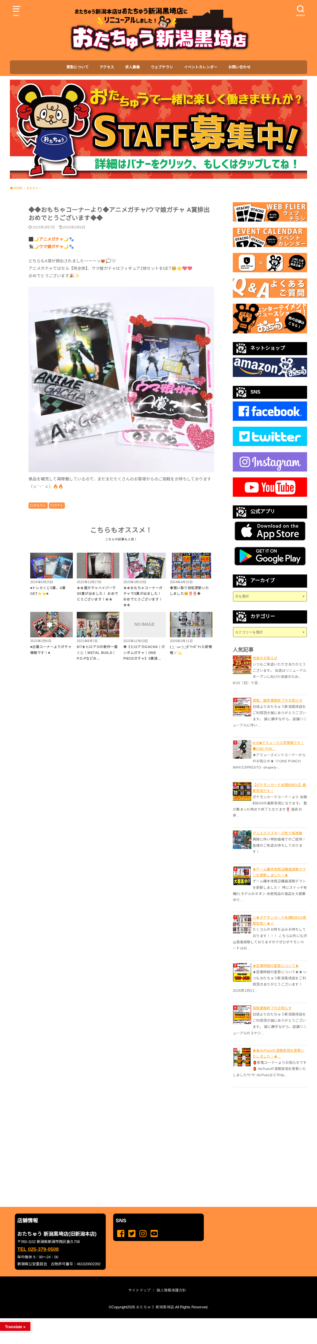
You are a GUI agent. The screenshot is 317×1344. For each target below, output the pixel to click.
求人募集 (132, 67)
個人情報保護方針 (171, 1290)
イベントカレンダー (200, 67)
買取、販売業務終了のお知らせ (277, 700)
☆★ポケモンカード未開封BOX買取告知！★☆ (279, 920)
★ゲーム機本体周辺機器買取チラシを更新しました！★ (279, 872)
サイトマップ (139, 1290)
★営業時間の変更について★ (276, 966)
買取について (77, 67)
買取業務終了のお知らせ (272, 1008)
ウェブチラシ (162, 67)
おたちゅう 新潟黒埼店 (155, 1307)
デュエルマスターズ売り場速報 (277, 833)
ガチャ (58, 505)
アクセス (107, 67)
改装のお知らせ (265, 658)
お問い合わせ (239, 67)
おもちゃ (40, 505)
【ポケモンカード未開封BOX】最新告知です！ (279, 788)
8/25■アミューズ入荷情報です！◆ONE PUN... (278, 746)
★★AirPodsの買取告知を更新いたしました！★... (278, 1053)
